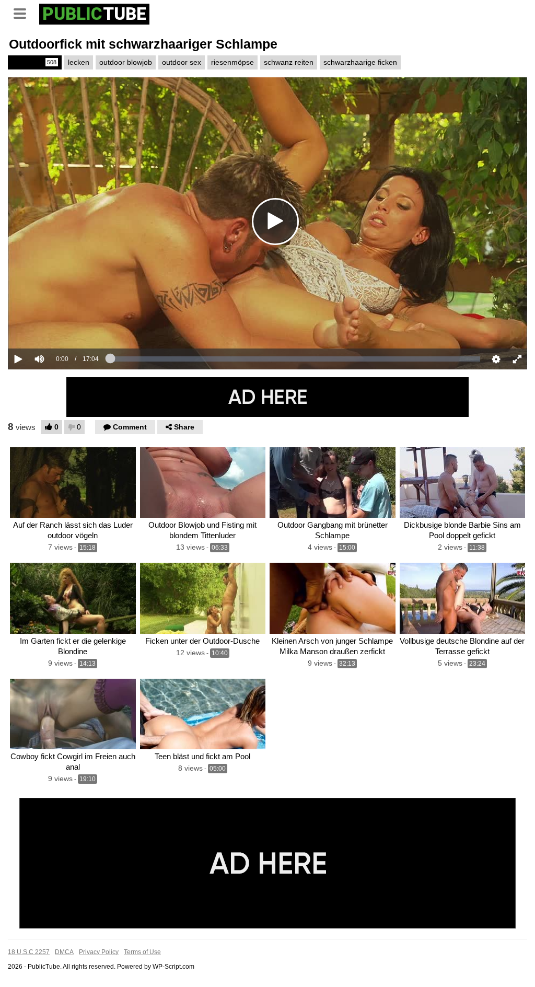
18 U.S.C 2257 (29, 952)
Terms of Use (142, 952)
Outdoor (33, 62)
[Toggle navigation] (23, 12)
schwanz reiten (288, 62)
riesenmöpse (232, 62)
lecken (78, 62)
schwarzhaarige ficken (360, 62)
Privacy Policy (99, 952)
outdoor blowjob (125, 62)
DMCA (64, 952)
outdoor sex (181, 62)
